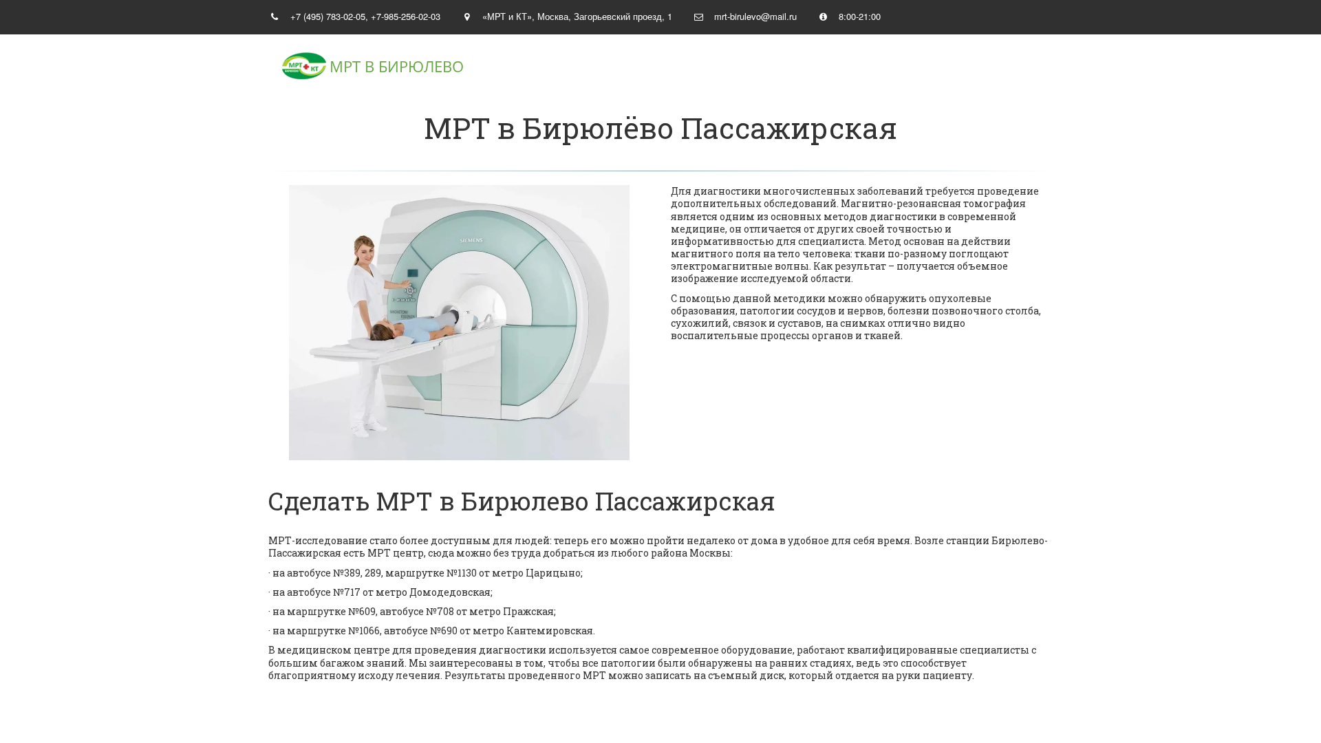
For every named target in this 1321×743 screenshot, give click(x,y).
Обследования (925, 66)
